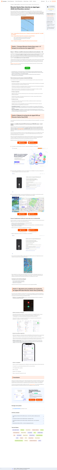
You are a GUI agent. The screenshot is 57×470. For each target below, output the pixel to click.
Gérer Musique (19, 435)
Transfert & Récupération (18, 1)
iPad (14, 435)
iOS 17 (35, 432)
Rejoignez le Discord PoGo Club (15, 63)
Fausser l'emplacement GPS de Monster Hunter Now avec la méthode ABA (22, 38)
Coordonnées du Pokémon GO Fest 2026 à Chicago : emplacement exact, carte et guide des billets (51, 28)
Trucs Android (30, 432)
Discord (27, 67)
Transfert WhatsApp (39, 435)
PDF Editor (26, 440)
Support (43, 1)
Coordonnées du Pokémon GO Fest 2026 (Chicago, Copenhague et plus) (51, 25)
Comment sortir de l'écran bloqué (17, 39)
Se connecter (53, 1)
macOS (40, 440)
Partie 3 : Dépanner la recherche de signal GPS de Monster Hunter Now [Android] (24, 40)
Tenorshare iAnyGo (32, 384)
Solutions (34, 1)
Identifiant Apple (40, 432)
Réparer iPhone (25, 435)
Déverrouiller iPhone (16, 432)
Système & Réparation (11, 1)
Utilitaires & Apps (25, 1)
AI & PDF (30, 1)
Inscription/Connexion (17, 408)
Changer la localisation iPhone (50, 17)
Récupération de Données (19, 440)
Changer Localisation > (17, 4)
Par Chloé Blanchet (52, 6)
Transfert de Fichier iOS (33, 440)
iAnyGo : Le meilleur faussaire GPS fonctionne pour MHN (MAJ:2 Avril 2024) (22, 37)
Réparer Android (23, 432)
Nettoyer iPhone (32, 435)
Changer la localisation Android (50, 18)
